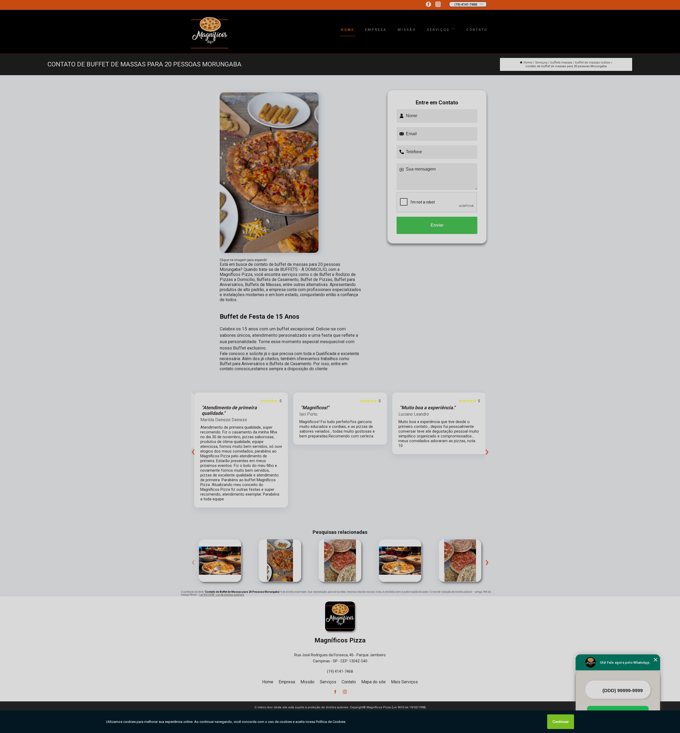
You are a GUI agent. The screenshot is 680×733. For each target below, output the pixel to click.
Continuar (560, 722)
